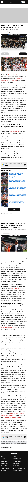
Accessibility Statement (19, 468)
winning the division (15, 131)
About (2, 456)
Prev (5, 54)
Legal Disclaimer (5, 468)
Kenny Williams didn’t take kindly (9, 327)
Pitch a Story (4, 463)
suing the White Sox (16, 288)
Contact (3, 458)
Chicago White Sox (13, 74)
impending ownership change (12, 417)
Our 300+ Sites (17, 458)
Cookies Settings (17, 470)
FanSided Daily (17, 461)
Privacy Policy (16, 463)
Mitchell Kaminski (7, 29)
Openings (15, 456)
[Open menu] (2, 2)
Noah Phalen (6, 233)
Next (23, 54)
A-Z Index (3, 470)
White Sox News (8, 213)
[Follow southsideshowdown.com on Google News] (25, 164)
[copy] (9, 32)
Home (2, 213)
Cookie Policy (16, 466)
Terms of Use (4, 466)
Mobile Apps (4, 461)
